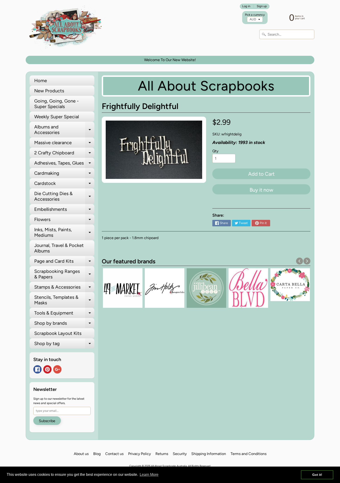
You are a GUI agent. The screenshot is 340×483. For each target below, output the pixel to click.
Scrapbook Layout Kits (57, 333)
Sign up (262, 6)
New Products (49, 90)
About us (81, 454)
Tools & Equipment (64, 314)
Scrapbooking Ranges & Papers (64, 274)
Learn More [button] (149, 475)
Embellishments (64, 210)
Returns (161, 454)
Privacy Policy (139, 454)
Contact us (114, 454)
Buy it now (261, 190)
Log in (246, 6)
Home (40, 80)
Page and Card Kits (64, 262)
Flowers (64, 220)
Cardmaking (64, 174)
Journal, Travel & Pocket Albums (59, 248)
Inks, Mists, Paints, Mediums (64, 232)
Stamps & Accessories (64, 288)
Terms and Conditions (248, 454)
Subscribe (47, 421)
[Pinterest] (47, 369)
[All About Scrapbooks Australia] (67, 28)
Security (180, 454)
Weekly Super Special (56, 116)
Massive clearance (64, 144)
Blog (97, 454)
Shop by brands (64, 324)
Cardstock (64, 184)
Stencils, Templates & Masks (64, 300)
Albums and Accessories (64, 130)
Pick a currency (255, 14)
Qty (215, 151)
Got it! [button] (317, 475)
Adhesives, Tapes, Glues (64, 164)
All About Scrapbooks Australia (169, 465)
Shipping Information (208, 454)
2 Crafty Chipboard (64, 154)
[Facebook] (37, 369)
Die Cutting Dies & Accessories (64, 196)
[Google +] (57, 369)
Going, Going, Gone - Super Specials (56, 103)
